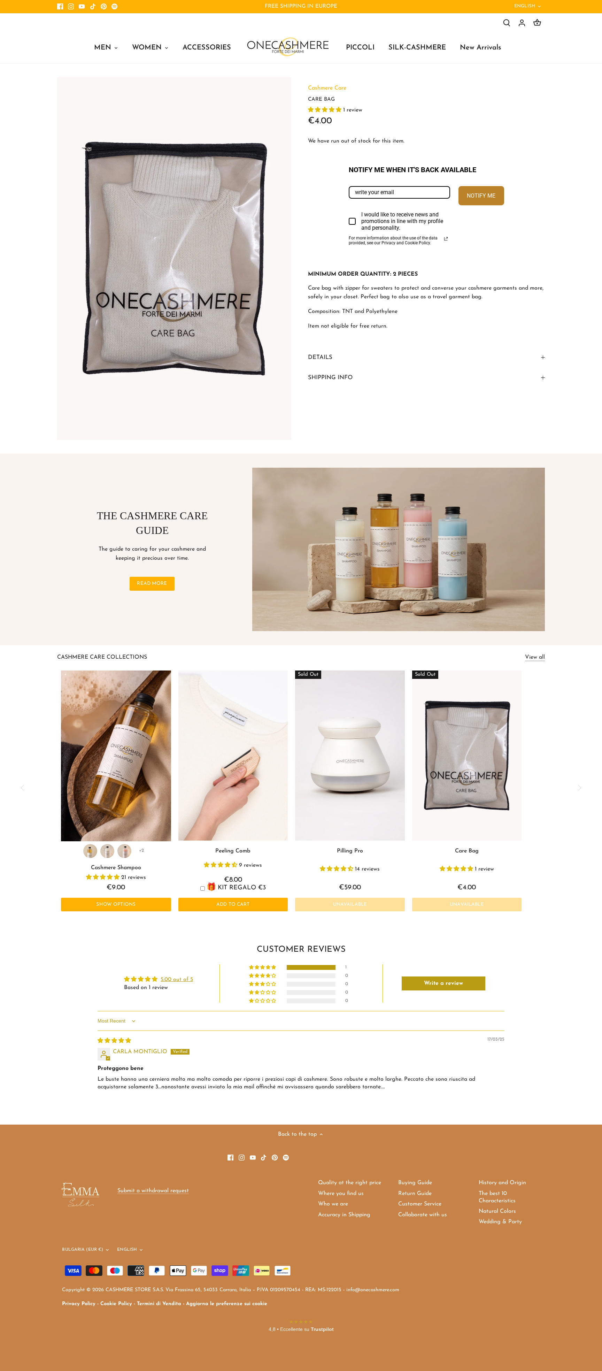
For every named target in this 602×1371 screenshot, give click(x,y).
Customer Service (419, 1204)
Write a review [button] (443, 983)
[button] (325, 110)
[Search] (506, 22)
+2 (141, 850)
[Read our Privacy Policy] (446, 239)
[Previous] (22, 787)
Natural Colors (497, 1211)
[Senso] (90, 851)
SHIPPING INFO (330, 378)
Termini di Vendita (159, 1304)
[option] (174, 258)
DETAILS (320, 357)
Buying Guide (415, 1183)
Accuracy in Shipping (344, 1215)
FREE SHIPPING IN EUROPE (301, 6)
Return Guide (415, 1193)
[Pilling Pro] (350, 756)
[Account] (522, 22)
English (524, 6)
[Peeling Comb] (233, 756)
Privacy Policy (78, 1304)
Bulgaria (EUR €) (82, 1250)
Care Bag (467, 851)
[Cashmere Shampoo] (116, 756)
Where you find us (341, 1193)
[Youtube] (82, 6)
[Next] (579, 787)
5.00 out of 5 (177, 979)
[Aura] (124, 851)
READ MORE (152, 583)
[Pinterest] (104, 6)
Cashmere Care (327, 88)
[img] (114, 1041)
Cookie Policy (116, 1304)
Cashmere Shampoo (116, 868)
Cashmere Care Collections (102, 657)
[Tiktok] (93, 6)
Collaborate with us (422, 1215)
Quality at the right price (349, 1183)
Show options (116, 904)
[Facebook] (60, 6)
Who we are (333, 1204)
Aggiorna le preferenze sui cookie (226, 1304)
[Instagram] (71, 6)
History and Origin (502, 1183)
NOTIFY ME (481, 195)
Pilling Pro (350, 851)
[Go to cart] (537, 22)
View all (535, 657)
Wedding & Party (500, 1222)
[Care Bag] (467, 756)
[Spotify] (114, 6)
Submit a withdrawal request (153, 1191)
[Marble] (107, 851)
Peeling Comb (232, 851)
